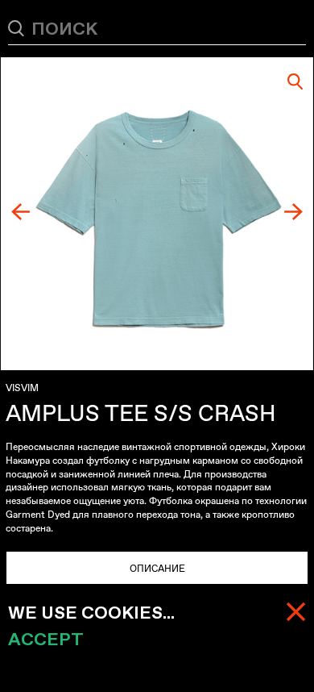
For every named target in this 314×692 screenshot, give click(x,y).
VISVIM (22, 388)
